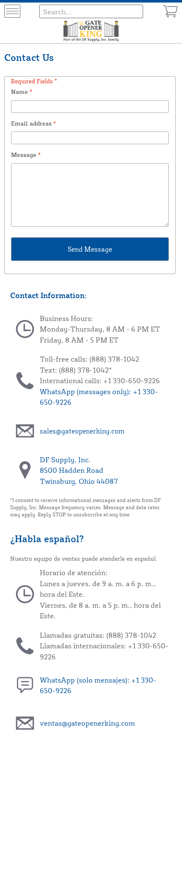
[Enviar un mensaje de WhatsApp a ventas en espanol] (25, 685)
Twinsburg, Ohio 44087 (79, 481)
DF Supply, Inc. (65, 459)
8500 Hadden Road (71, 470)
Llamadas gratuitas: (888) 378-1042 (98, 635)
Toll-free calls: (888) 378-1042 (89, 358)
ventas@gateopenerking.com (87, 723)
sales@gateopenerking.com (82, 431)
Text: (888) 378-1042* (76, 369)
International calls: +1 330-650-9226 (100, 380)
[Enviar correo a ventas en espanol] (25, 723)
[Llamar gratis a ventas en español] (25, 646)
